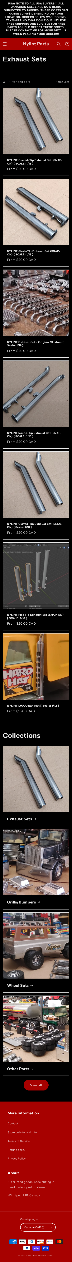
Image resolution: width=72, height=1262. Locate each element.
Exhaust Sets (19, 819)
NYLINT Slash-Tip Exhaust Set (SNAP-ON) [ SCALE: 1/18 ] (33, 253)
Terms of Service (19, 1141)
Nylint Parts (31, 1255)
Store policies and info (22, 1132)
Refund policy (17, 1150)
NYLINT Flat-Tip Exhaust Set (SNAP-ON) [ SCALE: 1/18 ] (35, 616)
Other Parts (18, 1068)
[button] (5, 44)
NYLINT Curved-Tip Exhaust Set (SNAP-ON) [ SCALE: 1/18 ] (35, 162)
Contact (13, 1123)
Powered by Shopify (45, 1255)
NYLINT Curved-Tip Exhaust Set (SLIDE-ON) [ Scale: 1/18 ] (35, 525)
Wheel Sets (18, 985)
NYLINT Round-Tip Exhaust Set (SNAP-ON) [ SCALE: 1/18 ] (34, 434)
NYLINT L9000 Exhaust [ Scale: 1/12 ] (33, 705)
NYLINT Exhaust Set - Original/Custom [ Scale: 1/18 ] (35, 343)
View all (36, 1085)
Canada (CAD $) (34, 1227)
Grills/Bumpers (21, 902)
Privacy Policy (17, 1158)
